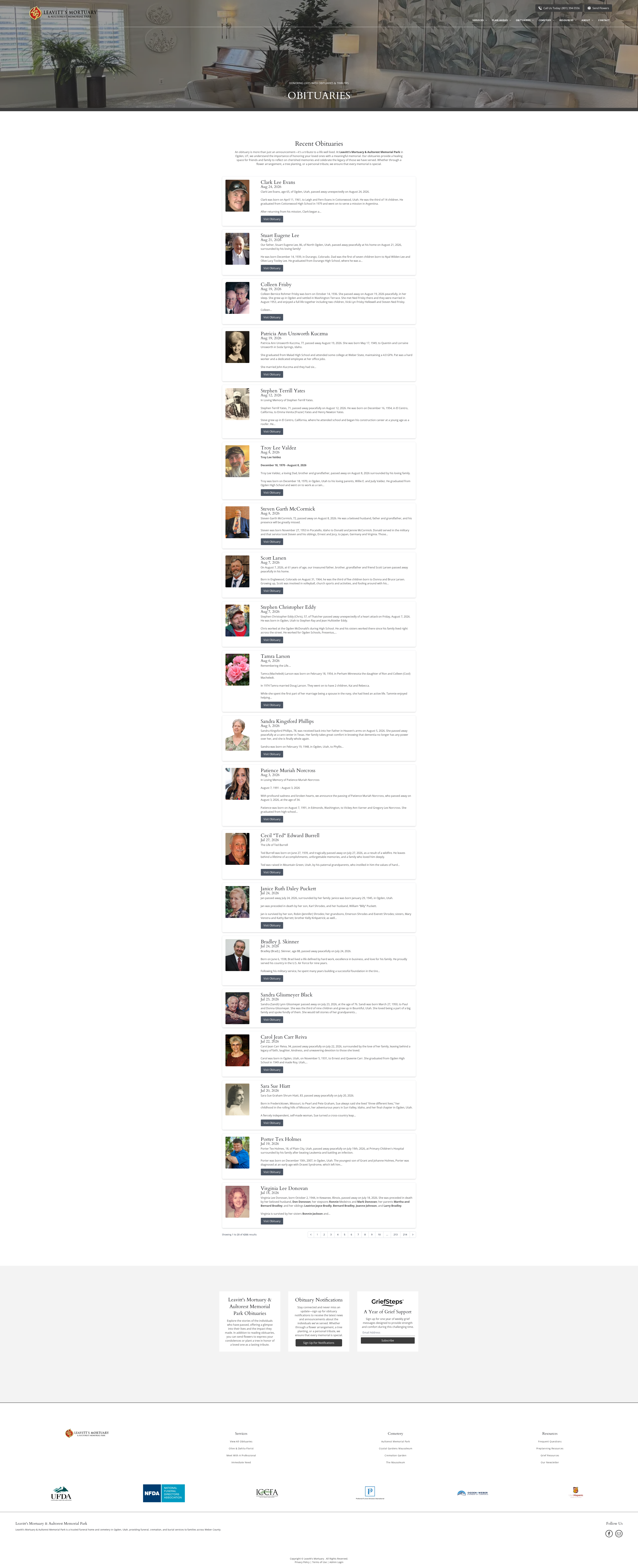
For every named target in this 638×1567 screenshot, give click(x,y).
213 (396, 1234)
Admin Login (336, 1562)
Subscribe (387, 1340)
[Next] (413, 1234)
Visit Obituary (272, 219)
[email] (619, 1534)
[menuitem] (479, 20)
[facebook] (609, 1534)
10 (379, 1234)
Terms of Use (319, 1562)
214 (405, 1234)
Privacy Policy (302, 1562)
